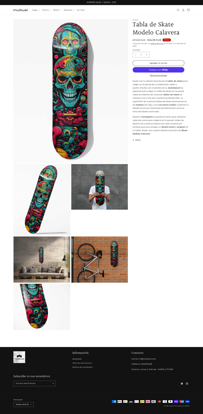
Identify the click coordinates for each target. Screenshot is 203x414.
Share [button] (138, 140)
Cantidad (136, 50)
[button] (36, 10)
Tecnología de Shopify (182, 406)
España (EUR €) (22, 404)
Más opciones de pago (158, 75)
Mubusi (171, 406)
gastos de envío (157, 43)
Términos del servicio (82, 363)
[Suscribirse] (53, 383)
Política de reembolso (82, 367)
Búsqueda (77, 359)
